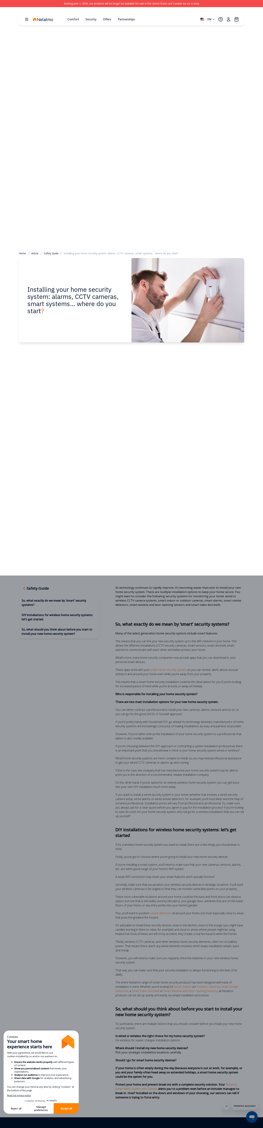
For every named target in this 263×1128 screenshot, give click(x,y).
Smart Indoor (182, 987)
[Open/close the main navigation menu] (26, 19)
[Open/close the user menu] (228, 19)
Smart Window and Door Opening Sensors (190, 991)
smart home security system (168, 670)
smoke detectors (161, 913)
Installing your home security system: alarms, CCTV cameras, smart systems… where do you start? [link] (121, 253)
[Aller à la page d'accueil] (49, 19)
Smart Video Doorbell (145, 991)
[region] (131, 3)
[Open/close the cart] (236, 19)
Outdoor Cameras (208, 987)
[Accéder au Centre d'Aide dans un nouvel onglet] (220, 19)
